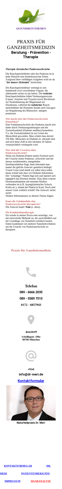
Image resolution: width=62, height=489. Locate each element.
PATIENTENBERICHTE (35, 473)
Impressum (12, 481)
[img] (31, 16)
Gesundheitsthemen (31, 28)
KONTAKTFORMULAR (18, 466)
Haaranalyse (41, 481)
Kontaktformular (31, 381)
